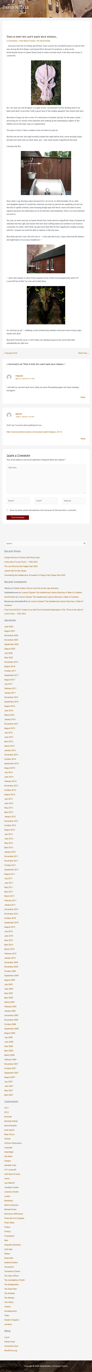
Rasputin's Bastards (12, 1245)
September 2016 (11, 702)
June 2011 (8, 883)
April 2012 (8, 847)
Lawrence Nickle (11, 1192)
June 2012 (8, 839)
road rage (8, 1249)
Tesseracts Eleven (12, 1271)
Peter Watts (9, 1223)
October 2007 (10, 1068)
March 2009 (9, 1002)
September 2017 (11, 675)
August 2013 (9, 794)
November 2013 (11, 786)
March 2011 (9, 896)
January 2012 (10, 852)
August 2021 (9, 631)
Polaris (7, 1227)
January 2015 (10, 750)
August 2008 (9, 1033)
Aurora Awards (10, 1125)
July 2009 (8, 984)
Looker (7, 1196)
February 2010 (10, 953)
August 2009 (9, 980)
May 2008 (8, 1046)
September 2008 (11, 1029)
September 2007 (11, 1073)
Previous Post (10, 353)
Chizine (7, 1139)
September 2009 (11, 975)
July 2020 (8, 653)
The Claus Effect (11, 1276)
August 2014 (9, 768)
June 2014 (8, 777)
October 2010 (10, 918)
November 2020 (11, 640)
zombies (8, 1324)
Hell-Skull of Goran (27, 41)
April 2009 (8, 998)
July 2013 (8, 799)
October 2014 (10, 759)
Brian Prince (9, 1134)
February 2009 (10, 1006)
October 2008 (10, 1024)
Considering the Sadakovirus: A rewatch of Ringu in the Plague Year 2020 (34, 575)
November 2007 (11, 1064)
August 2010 (9, 927)
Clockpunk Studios (60, 1366)
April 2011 (8, 892)
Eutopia (7, 1161)
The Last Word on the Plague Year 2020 (20, 566)
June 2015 (8, 737)
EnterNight (8, 1152)
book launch (9, 1130)
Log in (6, 1337)
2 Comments (12, 41)
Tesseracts (9, 1267)
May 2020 (8, 657)
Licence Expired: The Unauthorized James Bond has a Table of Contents (51, 592)
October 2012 (10, 825)
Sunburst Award (11, 1262)
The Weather (9, 1293)
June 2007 (8, 1086)
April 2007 (8, 1095)
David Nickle (15, 7)
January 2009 (10, 1011)
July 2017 (8, 684)
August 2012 (9, 830)
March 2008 (9, 1055)
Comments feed (11, 1346)
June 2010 (8, 936)
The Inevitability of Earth (14, 1280)
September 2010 (11, 922)
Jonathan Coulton (11, 1187)
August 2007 (9, 1077)
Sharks (7, 1254)
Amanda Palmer (11, 1121)
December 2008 (11, 1015)
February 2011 (10, 900)
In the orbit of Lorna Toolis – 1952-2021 (21, 562)
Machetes (8, 1201)
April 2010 (8, 945)
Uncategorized (10, 1311)
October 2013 (10, 790)
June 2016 (8, 710)
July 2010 (8, 931)
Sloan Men (8, 1258)
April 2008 (8, 1051)
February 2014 (10, 781)
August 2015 (9, 728)
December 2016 (11, 697)
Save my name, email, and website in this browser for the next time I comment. (43, 510)
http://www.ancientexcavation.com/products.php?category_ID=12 (34, 432)
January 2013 (10, 817)
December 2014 (11, 755)
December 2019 (11, 662)
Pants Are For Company (14, 1218)
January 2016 (10, 719)
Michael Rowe (10, 1209)
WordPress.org (10, 1350)
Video (6, 1315)
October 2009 (10, 971)
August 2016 (9, 706)
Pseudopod (9, 1236)
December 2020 (11, 635)
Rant (6, 1240)
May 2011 (8, 887)
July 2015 (8, 733)
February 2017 (10, 688)
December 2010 (11, 909)
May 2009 (8, 993)
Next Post (83, 353)
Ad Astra (8, 1117)
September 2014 (11, 763)
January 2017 (10, 693)
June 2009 (8, 989)
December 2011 (11, 856)
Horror (7, 1178)
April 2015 (8, 741)
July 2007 (8, 1082)
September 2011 (11, 870)
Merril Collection (11, 1205)
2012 (6, 1112)
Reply (83, 397)
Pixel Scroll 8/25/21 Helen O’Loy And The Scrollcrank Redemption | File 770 (36, 610)
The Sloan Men (10, 1289)
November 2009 (11, 967)
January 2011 (10, 905)
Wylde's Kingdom (11, 1320)
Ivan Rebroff (9, 1183)
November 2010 (11, 914)
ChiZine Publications (13, 1143)
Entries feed (9, 1342)
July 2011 (8, 878)
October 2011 (10, 865)
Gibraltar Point (10, 1165)
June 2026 (8, 626)
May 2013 (8, 808)
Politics (7, 1231)
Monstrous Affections (13, 1214)
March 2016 (9, 715)
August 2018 (9, 666)
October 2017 (10, 671)
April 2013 (8, 812)
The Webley (9, 1298)
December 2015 (11, 724)
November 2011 (11, 861)
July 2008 (8, 1037)
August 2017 (9, 680)
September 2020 (11, 644)
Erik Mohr (8, 1156)
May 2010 (8, 940)
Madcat (19, 414)
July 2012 (8, 834)
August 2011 (9, 874)
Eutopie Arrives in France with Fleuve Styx (22, 557)
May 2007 (8, 1090)
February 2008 (10, 1059)
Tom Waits (8, 1302)
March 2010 (9, 949)
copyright (8, 1147)
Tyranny (7, 1307)
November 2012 (11, 821)
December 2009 (11, 962)
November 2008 (11, 1020)
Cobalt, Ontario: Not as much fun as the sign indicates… (37, 588)
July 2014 (8, 772)
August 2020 (9, 649)
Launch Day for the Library (15, 571)
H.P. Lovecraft (10, 1170)
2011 (6, 1108)
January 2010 (10, 958)
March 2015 (9, 746)
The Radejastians (11, 1284)
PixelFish (19, 376)
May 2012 (8, 843)
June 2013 (8, 803)
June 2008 (8, 1042)
